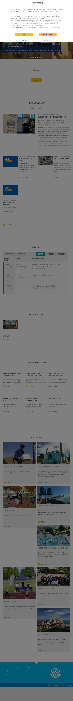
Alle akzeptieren (47, 34)
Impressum (24, 41)
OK (24, 34)
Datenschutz (47, 41)
